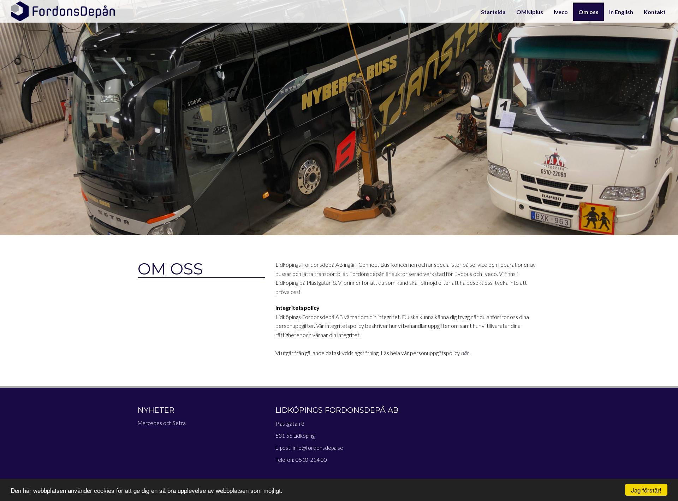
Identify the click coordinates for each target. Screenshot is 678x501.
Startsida (493, 11)
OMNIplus (529, 11)
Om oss (588, 11)
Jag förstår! (646, 489)
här (465, 352)
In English (621, 11)
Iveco (561, 11)
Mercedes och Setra (162, 423)
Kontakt (655, 11)
